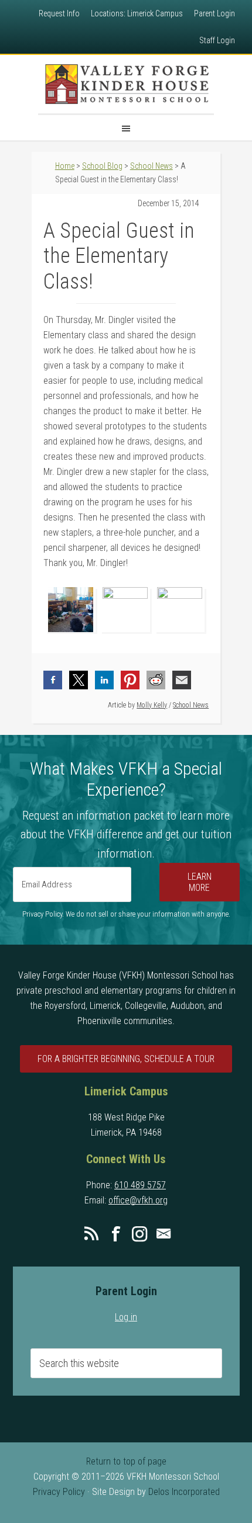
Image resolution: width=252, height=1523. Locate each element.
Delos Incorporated (184, 1491)
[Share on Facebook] (52, 680)
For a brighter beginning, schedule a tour (126, 1058)
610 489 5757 (140, 1185)
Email (163, 1233)
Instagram (139, 1233)
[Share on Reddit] (156, 680)
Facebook (115, 1233)
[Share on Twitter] (78, 680)
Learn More (200, 882)
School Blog (102, 166)
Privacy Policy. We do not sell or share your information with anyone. (126, 914)
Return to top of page (126, 1461)
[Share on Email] (181, 680)
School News (191, 705)
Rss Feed (91, 1233)
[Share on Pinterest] (130, 680)
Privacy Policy (59, 1491)
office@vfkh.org (138, 1200)
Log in (126, 1317)
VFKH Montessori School (126, 84)
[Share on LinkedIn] (104, 680)
